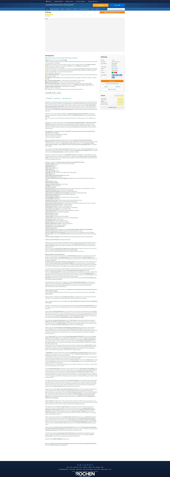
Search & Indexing (56, 58)
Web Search (75, 58)
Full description (49, 98)
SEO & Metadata (68, 58)
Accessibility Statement (63, 469)
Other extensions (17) (66, 98)
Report (53, 92)
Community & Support (80, 1)
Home (47, 9)
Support (118, 86)
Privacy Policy (72, 469)
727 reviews (47, 16)
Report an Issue (104, 469)
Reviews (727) (57, 98)
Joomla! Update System (113, 83)
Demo (106, 86)
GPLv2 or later (115, 68)
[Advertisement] (112, 119)
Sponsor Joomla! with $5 (88, 469)
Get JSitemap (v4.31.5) (113, 12)
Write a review (113, 107)
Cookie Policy (79, 469)
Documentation (112, 89)
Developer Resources (92, 1)
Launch (116, 5)
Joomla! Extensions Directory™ (60, 4)
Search (62, 9)
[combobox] (116, 9)
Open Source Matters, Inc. (83, 471)
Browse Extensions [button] (54, 9)
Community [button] (68, 9)
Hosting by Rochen (85, 476)
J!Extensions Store (115, 61)
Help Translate (97, 469)
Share (58, 92)
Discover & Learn (69, 1)
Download (100, 5)
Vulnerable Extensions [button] (84, 9)
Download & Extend (58, 1)
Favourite (48, 92)
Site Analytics (49, 58)
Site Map (62, 58)
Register (97, 9)
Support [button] (75, 9)
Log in (92, 9)
